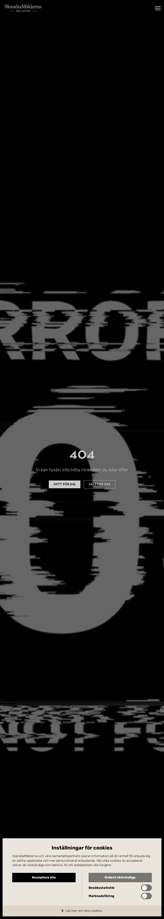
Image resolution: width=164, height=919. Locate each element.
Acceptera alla (44, 877)
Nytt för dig (65, 484)
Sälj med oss (99, 484)
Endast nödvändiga (120, 877)
